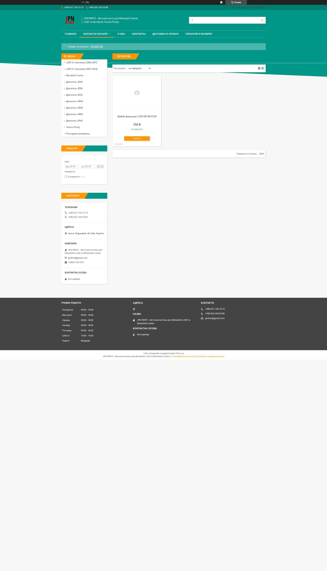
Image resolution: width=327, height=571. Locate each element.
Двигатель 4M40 (74, 101)
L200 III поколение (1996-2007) (81, 62)
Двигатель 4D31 (74, 95)
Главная (70, 33)
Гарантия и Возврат (198, 33)
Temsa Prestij (73, 127)
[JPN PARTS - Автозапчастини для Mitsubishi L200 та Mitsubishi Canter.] (69, 20)
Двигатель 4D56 (74, 88)
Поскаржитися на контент (184, 356)
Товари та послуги (78, 46)
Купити (137, 138)
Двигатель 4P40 (74, 120)
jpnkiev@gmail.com (78, 258)
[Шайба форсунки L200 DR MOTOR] (137, 93)
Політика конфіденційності (211, 356)
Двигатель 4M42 (74, 108)
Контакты (139, 33)
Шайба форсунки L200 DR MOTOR (137, 116)
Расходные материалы (78, 133)
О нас (121, 33)
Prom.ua (180, 353)
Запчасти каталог (95, 33)
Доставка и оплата (165, 33)
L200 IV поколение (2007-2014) (81, 69)
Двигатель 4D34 (74, 82)
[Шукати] (262, 20)
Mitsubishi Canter (74, 75)
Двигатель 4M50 (74, 114)
